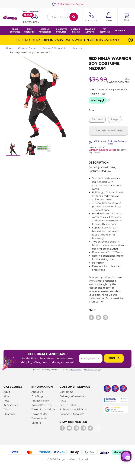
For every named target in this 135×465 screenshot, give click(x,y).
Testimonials (39, 418)
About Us (37, 391)
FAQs (63, 400)
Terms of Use (39, 414)
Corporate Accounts (72, 414)
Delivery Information (72, 396)
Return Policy (68, 405)
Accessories (11, 405)
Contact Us (66, 391)
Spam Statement (42, 405)
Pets (6, 400)
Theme (8, 409)
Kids (6, 396)
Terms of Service (91, 370)
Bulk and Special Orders (74, 409)
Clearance (119, 30)
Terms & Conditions (43, 409)
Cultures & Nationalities (55, 48)
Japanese (77, 48)
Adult (7, 391)
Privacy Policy (76, 370)
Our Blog (37, 396)
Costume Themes (27, 48)
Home (9, 48)
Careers (36, 422)
